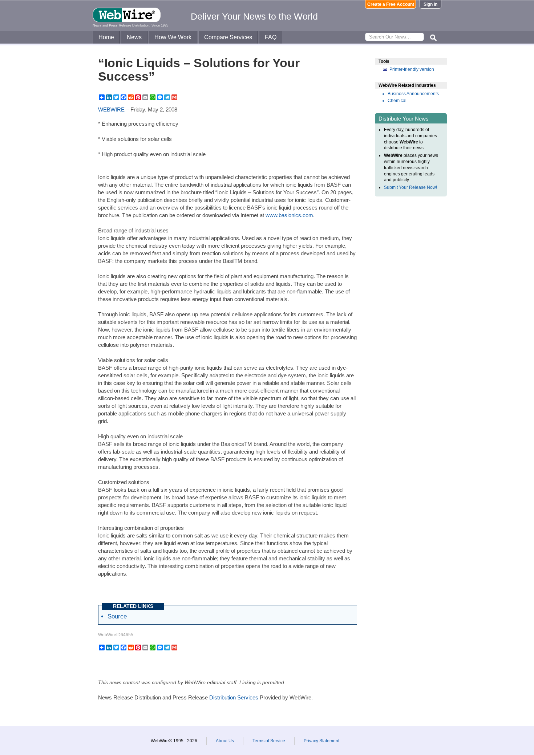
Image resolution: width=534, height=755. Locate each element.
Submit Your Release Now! (410, 187)
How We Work (172, 37)
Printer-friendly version (411, 69)
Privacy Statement (321, 740)
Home (106, 37)
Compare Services (228, 37)
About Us (225, 740)
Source (117, 616)
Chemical (397, 100)
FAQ (270, 37)
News (134, 37)
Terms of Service (268, 740)
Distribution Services (233, 697)
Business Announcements (413, 93)
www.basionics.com (289, 215)
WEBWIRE (111, 109)
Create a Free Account (390, 4)
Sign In (430, 4)
